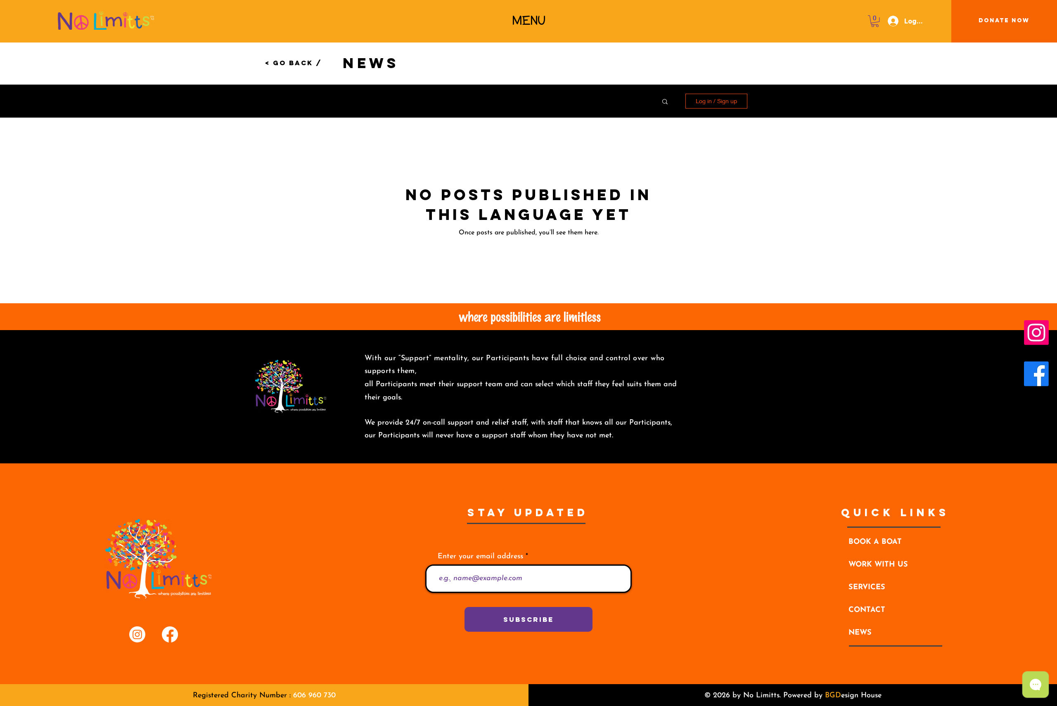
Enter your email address (480, 556)
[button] (529, 20)
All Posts (322, 100)
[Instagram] (1036, 332)
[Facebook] (1036, 373)
